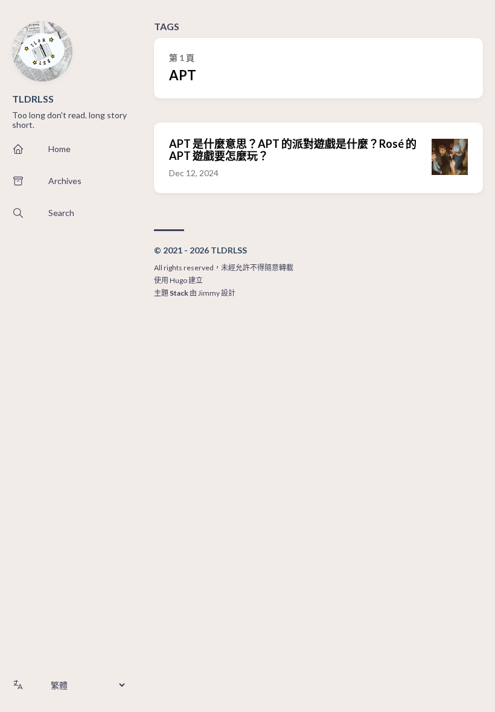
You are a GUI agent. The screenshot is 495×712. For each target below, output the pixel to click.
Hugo (178, 280)
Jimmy (209, 292)
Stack (179, 292)
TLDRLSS (33, 98)
